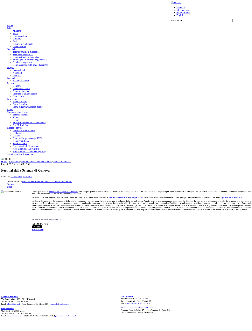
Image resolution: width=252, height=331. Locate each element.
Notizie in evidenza (62, 161)
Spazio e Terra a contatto (231, 197)
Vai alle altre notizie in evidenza (46, 219)
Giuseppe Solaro (136, 197)
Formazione (14, 161)
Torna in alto (37, 229)
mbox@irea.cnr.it (13, 304)
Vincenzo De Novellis (118, 197)
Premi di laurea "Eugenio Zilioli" (36, 161)
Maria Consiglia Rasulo (21, 176)
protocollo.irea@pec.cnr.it (60, 304)
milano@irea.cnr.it (14, 316)
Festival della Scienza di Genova (63, 191)
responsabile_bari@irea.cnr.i (138, 303)
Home (4, 161)
